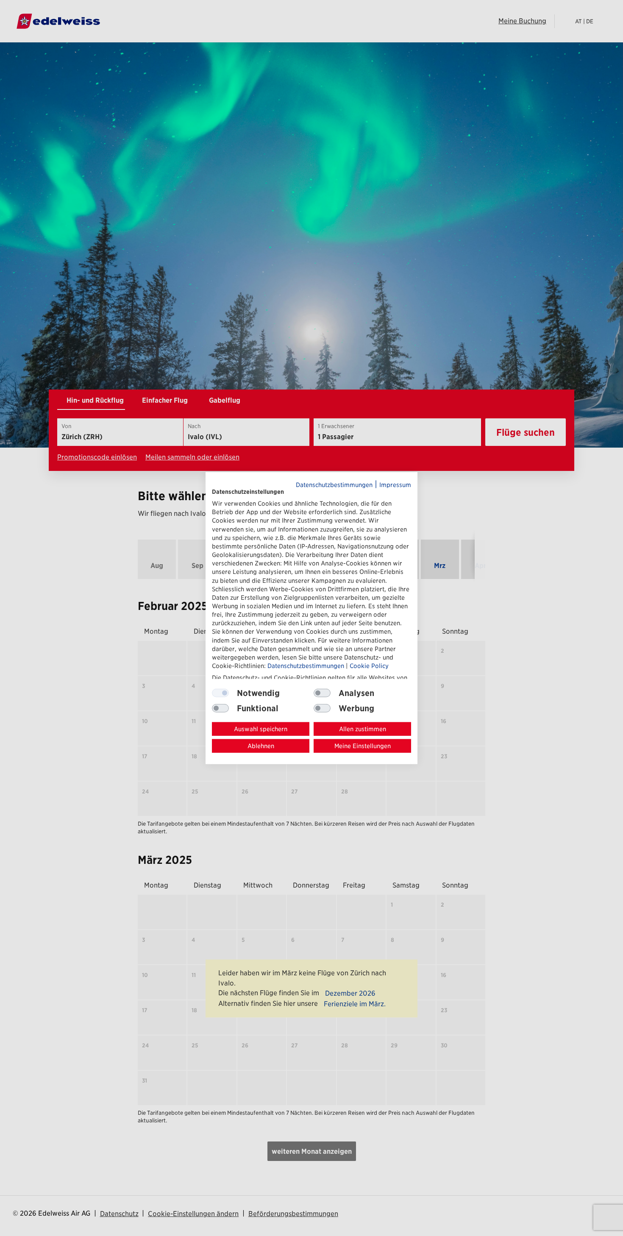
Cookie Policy (369, 665)
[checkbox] (322, 693)
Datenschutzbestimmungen (334, 484)
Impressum (395, 484)
